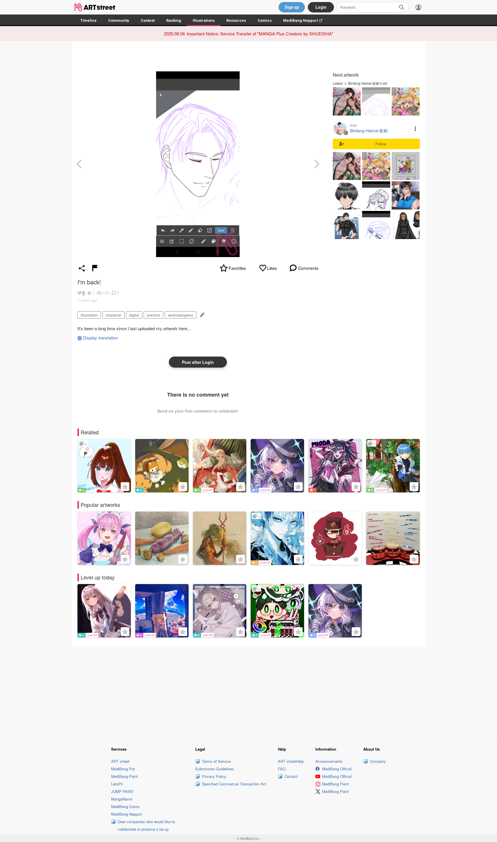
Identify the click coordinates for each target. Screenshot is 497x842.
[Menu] (418, 7)
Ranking (173, 20)
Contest (148, 20)
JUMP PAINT (122, 791)
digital (134, 315)
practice (153, 315)
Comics (265, 20)
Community (118, 20)
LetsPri (117, 784)
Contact (291, 776)
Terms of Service (216, 761)
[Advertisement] (249, 692)
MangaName (121, 799)
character (113, 315)
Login (320, 7)
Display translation (100, 338)
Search (401, 7)
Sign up (292, 7)
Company (378, 761)
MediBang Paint (124, 776)
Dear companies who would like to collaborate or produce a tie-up (146, 825)
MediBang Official (337, 768)
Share (81, 268)
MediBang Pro (123, 768)
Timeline (88, 20)
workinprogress (180, 315)
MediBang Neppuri (305, 20)
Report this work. (95, 268)
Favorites (237, 268)
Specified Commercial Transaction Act (234, 784)
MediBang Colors (125, 806)
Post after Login (198, 362)
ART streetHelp (291, 761)
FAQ (281, 768)
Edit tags (201, 315)
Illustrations (204, 20)
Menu (415, 128)
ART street (120, 761)
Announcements (329, 761)
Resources (236, 20)
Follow (380, 144)
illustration (89, 315)
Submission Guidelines (214, 768)
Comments (308, 268)
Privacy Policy (214, 776)
